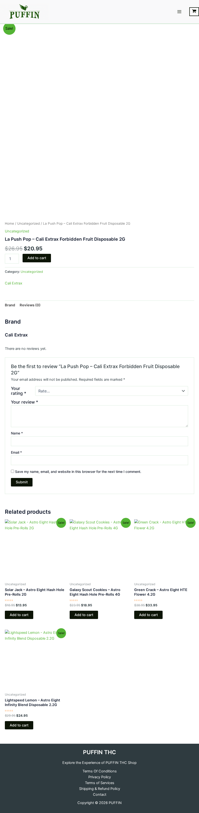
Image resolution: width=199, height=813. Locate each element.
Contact (99, 794)
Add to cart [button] (19, 615)
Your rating (18, 391)
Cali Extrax (13, 283)
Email (16, 452)
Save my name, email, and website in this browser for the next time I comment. (78, 471)
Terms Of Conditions (100, 771)
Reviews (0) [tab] (30, 305)
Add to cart (36, 258)
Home (9, 223)
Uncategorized (28, 223)
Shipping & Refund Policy (99, 788)
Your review (24, 402)
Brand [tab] (10, 305)
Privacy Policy (99, 777)
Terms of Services (99, 783)
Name (17, 433)
